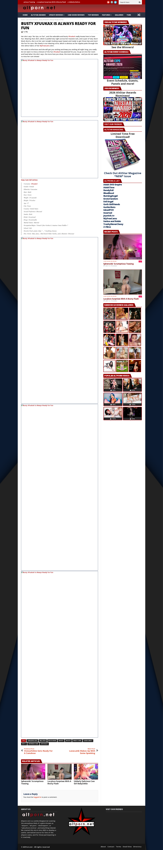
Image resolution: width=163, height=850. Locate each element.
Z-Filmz (107, 226)
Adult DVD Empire (112, 184)
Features (106, 15)
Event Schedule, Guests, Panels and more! (122, 82)
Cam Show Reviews (76, 15)
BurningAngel (110, 195)
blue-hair (52, 740)
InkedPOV (108, 209)
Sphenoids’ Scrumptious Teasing (32, 782)
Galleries (119, 15)
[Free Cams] (59, 88)
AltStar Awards (38, 15)
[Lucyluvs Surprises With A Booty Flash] (59, 772)
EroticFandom (110, 198)
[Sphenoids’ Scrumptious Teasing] (33, 772)
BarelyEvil (108, 190)
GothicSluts (109, 207)
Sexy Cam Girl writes (29, 180)
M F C (24, 744)
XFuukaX (72, 36)
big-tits (43, 740)
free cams (77, 740)
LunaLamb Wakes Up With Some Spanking (82, 751)
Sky (26, 32)
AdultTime (108, 187)
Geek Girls (88, 740)
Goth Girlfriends (111, 204)
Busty (68, 740)
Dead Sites (127, 846)
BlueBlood (108, 193)
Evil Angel (108, 201)
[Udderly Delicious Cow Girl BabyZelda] (86, 772)
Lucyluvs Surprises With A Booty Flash (30, 2)
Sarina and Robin (112, 221)
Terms (118, 846)
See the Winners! (123, 47)
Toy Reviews (93, 15)
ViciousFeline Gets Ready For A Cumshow (38, 751)
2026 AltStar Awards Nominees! (122, 94)
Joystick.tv (108, 215)
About (103, 846)
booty (61, 740)
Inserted (107, 212)
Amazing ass (32, 740)
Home (25, 15)
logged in (37, 797)
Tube (129, 15)
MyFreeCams (45, 46)
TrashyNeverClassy (113, 224)
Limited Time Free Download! (123, 135)
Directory (137, 846)
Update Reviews (56, 15)
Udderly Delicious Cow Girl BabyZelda (61, 2)
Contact (110, 846)
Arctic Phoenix (111, 266)
